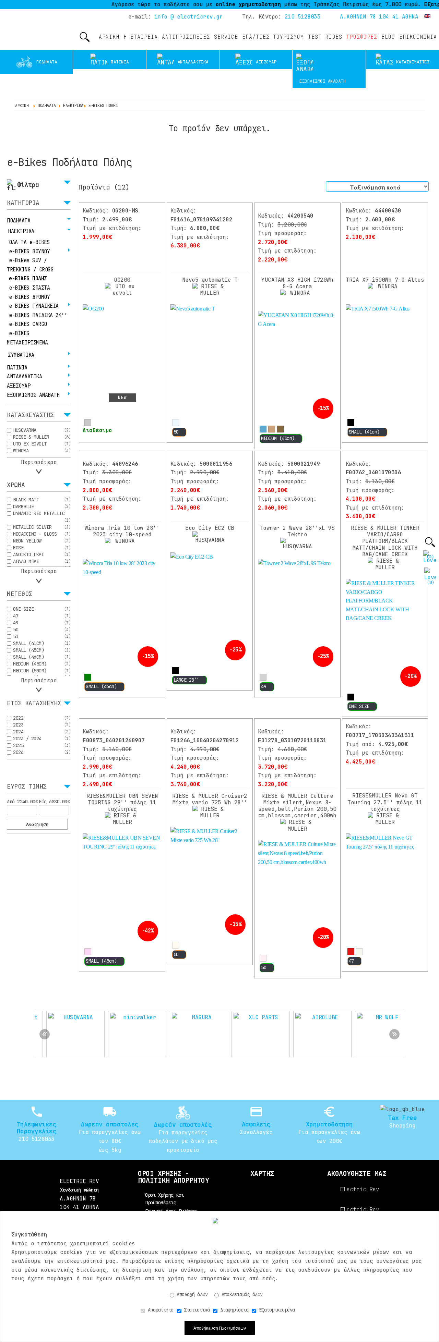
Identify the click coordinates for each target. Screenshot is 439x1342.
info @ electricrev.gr (188, 16)
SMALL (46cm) (101, 686)
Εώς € (54, 801)
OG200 (122, 279)
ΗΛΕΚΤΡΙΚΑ (21, 231)
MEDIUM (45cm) (278, 438)
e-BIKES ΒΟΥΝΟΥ (29, 251)
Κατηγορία (23, 203)
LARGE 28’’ (186, 680)
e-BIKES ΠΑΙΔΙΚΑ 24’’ (38, 315)
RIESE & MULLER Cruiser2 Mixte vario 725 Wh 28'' (209, 799)
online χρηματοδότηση (226, 4)
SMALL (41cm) (364, 432)
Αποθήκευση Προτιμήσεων (219, 1328)
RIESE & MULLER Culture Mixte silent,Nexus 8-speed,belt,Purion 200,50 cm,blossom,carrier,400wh (297, 805)
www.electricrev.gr (21, 30)
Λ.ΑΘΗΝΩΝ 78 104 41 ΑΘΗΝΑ (379, 16)
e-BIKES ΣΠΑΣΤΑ (29, 287)
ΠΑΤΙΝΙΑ (17, 367)
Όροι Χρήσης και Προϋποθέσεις (164, 1199)
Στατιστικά (195, 1310)
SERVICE (226, 37)
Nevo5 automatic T (210, 279)
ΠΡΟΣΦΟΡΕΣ (361, 37)
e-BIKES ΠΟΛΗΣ (28, 278)
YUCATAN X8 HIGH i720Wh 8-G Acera (297, 283)
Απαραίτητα (159, 1310)
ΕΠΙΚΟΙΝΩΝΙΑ (418, 37)
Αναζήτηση (37, 824)
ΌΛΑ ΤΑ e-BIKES (29, 242)
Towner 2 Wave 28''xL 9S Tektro (297, 531)
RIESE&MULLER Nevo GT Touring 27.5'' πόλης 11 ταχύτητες (385, 802)
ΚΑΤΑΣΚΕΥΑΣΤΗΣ (30, 415)
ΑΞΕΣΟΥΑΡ (18, 385)
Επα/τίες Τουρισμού (273, 37)
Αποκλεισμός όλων (241, 1294)
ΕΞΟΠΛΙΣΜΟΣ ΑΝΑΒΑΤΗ (33, 395)
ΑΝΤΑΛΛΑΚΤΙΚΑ (24, 376)
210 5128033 (303, 16)
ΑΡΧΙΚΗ (109, 37)
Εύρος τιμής (27, 786)
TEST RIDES (325, 37)
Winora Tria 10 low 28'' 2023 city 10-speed (122, 531)
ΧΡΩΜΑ (16, 485)
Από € (22, 801)
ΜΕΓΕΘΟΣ (19, 594)
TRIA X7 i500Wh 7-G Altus (385, 279)
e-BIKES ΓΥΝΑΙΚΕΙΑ (34, 306)
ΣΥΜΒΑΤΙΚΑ (21, 355)
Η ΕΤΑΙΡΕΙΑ (140, 37)
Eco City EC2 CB (209, 528)
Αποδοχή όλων (191, 1294)
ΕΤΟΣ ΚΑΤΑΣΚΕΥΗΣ (34, 703)
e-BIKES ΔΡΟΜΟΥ (29, 297)
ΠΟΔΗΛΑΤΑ (18, 220)
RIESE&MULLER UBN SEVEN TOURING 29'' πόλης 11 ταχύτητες (122, 802)
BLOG (388, 37)
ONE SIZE (359, 706)
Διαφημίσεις (232, 1310)
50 (176, 432)
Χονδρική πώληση (79, 1190)
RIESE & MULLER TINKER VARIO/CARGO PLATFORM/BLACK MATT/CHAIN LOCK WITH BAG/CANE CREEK (385, 541)
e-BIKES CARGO (28, 324)
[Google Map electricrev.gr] (262, 1205)
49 (263, 686)
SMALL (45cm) (101, 961)
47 (351, 961)
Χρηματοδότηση (329, 1124)
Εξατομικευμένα (275, 1310)
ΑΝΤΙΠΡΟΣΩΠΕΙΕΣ (186, 37)
